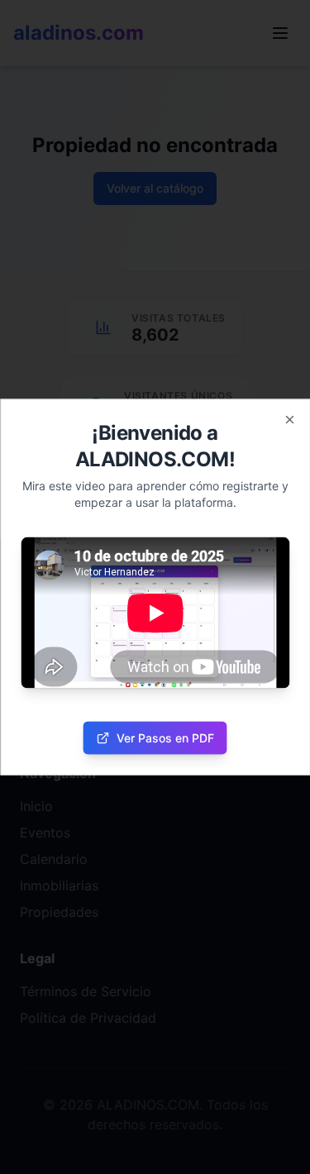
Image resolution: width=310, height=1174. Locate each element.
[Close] (289, 420)
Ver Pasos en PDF (165, 737)
